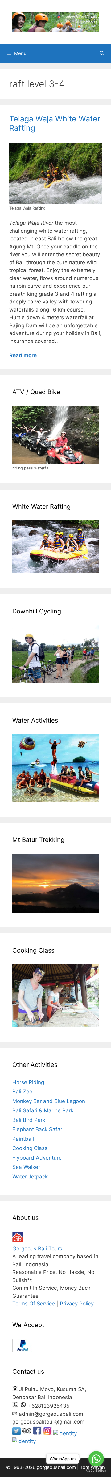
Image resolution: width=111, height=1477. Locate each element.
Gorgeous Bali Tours (37, 1249)
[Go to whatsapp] (96, 1458)
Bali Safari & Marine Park (42, 1110)
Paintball (23, 1139)
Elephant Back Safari (38, 1129)
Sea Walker (26, 1167)
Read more (23, 355)
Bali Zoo (22, 1092)
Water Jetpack (30, 1177)
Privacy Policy (77, 1304)
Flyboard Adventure (37, 1158)
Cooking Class (29, 1148)
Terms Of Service (33, 1304)
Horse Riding (28, 1082)
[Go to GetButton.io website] (96, 1471)
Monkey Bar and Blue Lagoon (48, 1101)
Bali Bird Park (28, 1120)
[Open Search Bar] (102, 53)
